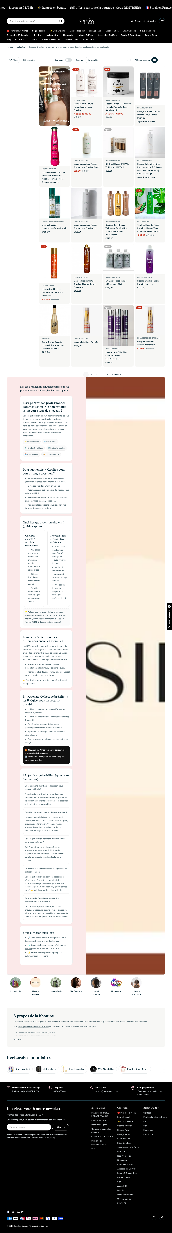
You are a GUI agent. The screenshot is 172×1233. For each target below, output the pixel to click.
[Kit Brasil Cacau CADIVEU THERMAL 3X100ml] (118, 142)
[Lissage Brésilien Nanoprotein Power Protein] (54, 203)
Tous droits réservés (38, 1226)
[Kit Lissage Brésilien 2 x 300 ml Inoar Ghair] (118, 259)
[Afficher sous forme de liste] (162, 60)
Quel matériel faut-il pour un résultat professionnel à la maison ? (42, 900)
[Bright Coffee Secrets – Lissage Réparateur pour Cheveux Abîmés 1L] (54, 320)
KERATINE (46, 339)
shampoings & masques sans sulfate (34, 598)
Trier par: (80, 60)
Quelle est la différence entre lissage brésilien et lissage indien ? (46, 870)
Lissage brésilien (112, 100)
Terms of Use (36, 1138)
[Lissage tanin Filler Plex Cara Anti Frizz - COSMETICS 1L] (118, 325)
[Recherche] (60, 21)
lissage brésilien (81, 160)
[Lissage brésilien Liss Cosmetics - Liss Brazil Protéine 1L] (54, 263)
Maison (10, 47)
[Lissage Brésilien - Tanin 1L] (86, 320)
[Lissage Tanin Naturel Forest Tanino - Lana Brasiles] (86, 81)
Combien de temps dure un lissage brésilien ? (46, 812)
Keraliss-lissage (21, 1226)
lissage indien (143, 221)
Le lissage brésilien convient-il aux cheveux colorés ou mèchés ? (45, 840)
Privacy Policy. (50, 1138)
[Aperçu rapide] (98, 72)
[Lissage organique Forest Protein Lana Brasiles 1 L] (86, 203)
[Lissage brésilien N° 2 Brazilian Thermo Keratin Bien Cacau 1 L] (86, 259)
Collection (21, 47)
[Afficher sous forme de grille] (154, 60)
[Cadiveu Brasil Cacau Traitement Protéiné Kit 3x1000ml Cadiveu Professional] (118, 203)
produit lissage (48, 286)
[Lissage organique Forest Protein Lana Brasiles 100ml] (86, 142)
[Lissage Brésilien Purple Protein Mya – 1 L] (150, 259)
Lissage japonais (144, 108)
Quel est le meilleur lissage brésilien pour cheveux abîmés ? (44, 787)
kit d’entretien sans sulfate (39, 804)
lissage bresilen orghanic (53, 221)
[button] (169, 616)
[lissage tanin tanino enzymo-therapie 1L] (150, 320)
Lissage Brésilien (49, 169)
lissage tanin (79, 100)
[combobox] (35, 21)
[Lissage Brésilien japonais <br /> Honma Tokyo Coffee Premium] (150, 85)
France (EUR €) (17, 1212)
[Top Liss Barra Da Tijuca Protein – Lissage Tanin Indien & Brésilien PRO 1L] (150, 203)
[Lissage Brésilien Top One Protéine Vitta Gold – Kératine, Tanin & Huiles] (54, 146)
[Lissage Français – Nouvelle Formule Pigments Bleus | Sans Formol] (118, 81)
